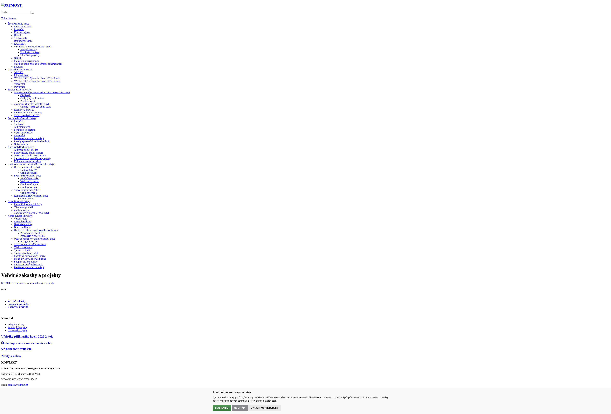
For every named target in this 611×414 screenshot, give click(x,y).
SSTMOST (7, 283)
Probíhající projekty (18, 304)
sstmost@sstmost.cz (18, 384)
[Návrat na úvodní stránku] (11, 5)
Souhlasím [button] (221, 408)
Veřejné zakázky (17, 301)
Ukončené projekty (18, 307)
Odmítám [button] (239, 408)
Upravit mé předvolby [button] (264, 408)
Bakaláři (20, 283)
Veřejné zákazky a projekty (40, 283)
